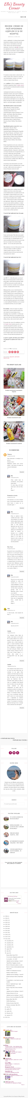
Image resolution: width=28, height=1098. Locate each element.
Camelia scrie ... (9, 1030)
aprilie (8, 1009)
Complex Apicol (20, 85)
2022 (6, 922)
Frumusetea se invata (12, 495)
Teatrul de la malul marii (16, 1038)
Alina (8, 608)
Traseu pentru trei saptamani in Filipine (13, 1083)
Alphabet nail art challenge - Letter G (15, 991)
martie (8, 1011)
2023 (6, 920)
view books (19, 903)
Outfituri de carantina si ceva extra (16, 1076)
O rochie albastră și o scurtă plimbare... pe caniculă (16, 850)
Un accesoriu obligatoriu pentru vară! (15, 957)
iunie (8, 953)
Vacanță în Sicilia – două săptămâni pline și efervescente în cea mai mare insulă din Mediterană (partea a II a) (13, 1048)
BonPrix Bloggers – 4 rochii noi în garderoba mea (12, 1064)
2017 (6, 932)
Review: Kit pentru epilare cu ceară (14, 965)
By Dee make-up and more (11, 1074)
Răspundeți (22, 472)
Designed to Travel (9, 1067)
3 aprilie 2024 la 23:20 (11, 632)
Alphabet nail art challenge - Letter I (15, 961)
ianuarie (8, 1015)
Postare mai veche (19, 740)
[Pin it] (18, 352)
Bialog (6, 1045)
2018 (6, 930)
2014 (6, 938)
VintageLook (8, 1058)
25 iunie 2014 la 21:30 (15, 513)
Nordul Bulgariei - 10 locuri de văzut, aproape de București (17, 826)
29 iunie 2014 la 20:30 (15, 623)
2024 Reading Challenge (12, 896)
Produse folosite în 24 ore (12, 993)
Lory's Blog (8, 1062)
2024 (6, 918)
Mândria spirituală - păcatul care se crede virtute (13, 1060)
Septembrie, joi (8, 1071)
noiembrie (9, 942)
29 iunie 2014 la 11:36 (11, 610)
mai (7, 1007)
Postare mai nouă (8, 738)
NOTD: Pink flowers (11, 1001)
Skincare (6, 358)
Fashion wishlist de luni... (12, 972)
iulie (7, 951)
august (8, 949)
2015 (6, 936)
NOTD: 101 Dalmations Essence (14, 970)
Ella (12, 476)
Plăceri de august (14, 1031)
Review (17, 357)
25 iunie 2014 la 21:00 (11, 497)
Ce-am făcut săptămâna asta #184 (12, 1072)
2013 (6, 1017)
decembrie (9, 940)
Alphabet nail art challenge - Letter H (15, 974)
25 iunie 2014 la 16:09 (11, 456)
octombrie (9, 944)
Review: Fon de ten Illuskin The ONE (15, 997)
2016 (6, 934)
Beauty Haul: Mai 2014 (12, 999)
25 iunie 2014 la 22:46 (11, 548)
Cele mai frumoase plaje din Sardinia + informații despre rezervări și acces (13, 1068)
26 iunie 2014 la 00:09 (15, 577)
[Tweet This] (9, 352)
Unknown (9, 454)
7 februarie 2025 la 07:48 (11, 666)
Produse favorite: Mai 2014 (13, 1003)
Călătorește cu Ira (9, 1081)
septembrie (9, 947)
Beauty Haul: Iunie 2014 (12, 955)
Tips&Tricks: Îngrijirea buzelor (13, 963)
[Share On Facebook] (12, 352)
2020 (6, 926)
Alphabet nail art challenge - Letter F (15, 995)
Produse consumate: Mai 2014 (13, 1005)
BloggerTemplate (21, 1096)
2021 (6, 924)
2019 (6, 928)
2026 (6, 916)
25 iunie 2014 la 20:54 (15, 477)
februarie (8, 1013)
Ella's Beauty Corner (14, 6)
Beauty (12, 357)
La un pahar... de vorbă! (12, 959)
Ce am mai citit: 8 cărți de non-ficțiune (16, 1052)
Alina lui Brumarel (9, 1037)
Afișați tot (22, 1084)
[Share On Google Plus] (15, 352)
